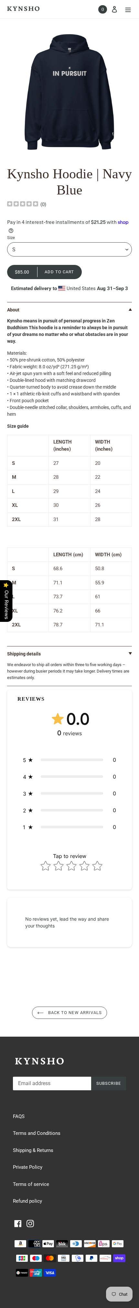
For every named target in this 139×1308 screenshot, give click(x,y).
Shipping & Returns (33, 1150)
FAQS (19, 1116)
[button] (69, 760)
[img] (22, 204)
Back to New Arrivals (74, 1012)
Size (11, 237)
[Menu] (128, 9)
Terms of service (31, 1184)
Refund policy (27, 1201)
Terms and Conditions (36, 1133)
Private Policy (27, 1167)
